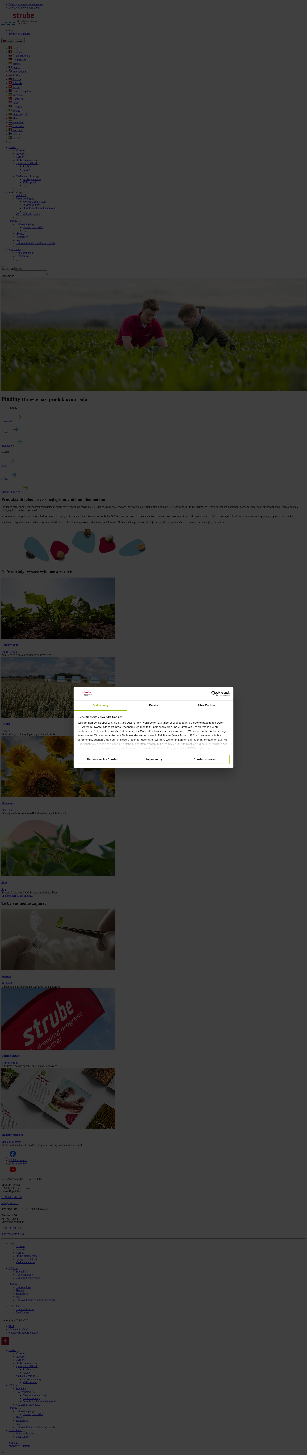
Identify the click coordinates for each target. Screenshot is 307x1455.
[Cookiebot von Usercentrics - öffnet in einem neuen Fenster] (214, 693)
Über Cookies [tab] (206, 705)
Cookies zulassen (205, 759)
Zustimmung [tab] (100, 705)
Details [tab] (153, 705)
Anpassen (151, 759)
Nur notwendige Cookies (102, 759)
